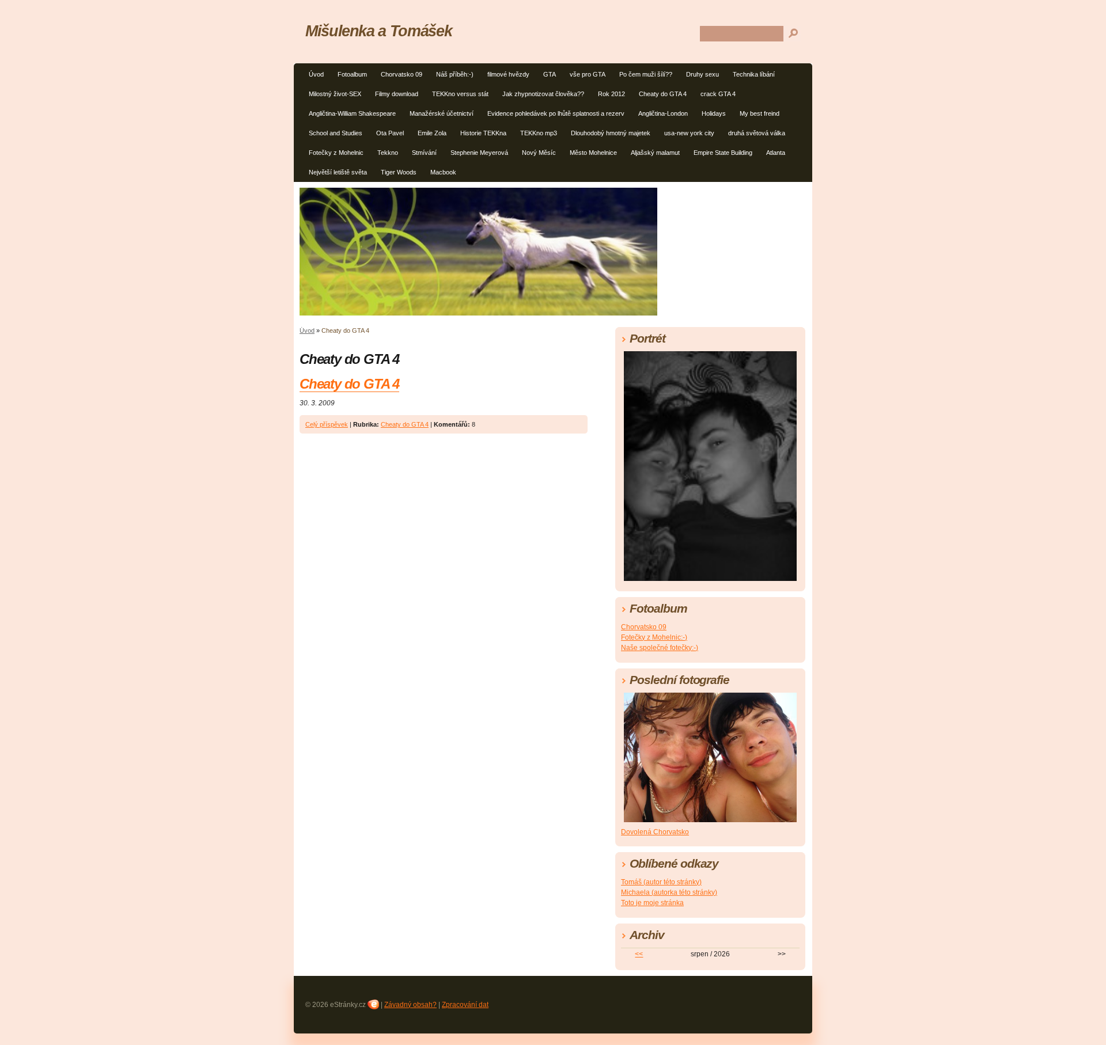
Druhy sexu (702, 74)
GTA (549, 74)
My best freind (759, 113)
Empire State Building (723, 152)
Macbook (443, 172)
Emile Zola (432, 133)
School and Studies (335, 133)
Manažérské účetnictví (442, 113)
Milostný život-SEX (335, 93)
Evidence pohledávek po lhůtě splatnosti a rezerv (555, 113)
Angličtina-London (663, 113)
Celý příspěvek (326, 424)
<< (639, 954)
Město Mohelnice (593, 152)
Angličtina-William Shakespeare (352, 113)
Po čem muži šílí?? (645, 74)
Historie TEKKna (483, 133)
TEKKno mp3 (538, 133)
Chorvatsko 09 (401, 74)
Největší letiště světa (338, 172)
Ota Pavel (390, 133)
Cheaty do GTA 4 (663, 93)
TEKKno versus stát (460, 93)
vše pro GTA (587, 74)
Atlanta (775, 152)
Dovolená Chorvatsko (655, 832)
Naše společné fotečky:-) (659, 648)
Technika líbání (754, 74)
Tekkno (387, 152)
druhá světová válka (756, 133)
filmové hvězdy (508, 74)
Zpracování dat (465, 1005)
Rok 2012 (611, 93)
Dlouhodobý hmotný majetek (610, 133)
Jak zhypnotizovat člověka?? (543, 93)
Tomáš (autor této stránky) (661, 882)
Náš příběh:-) (455, 74)
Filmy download (396, 93)
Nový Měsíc (539, 152)
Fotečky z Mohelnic (336, 152)
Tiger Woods (398, 172)
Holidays (714, 113)
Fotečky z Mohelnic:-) (654, 637)
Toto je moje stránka (652, 903)
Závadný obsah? (410, 1005)
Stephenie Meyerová (479, 152)
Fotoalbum (352, 74)
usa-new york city (689, 133)
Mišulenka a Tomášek (378, 31)
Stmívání (424, 152)
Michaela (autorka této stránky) (669, 892)
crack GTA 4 (718, 93)
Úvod (316, 74)
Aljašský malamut (655, 152)
